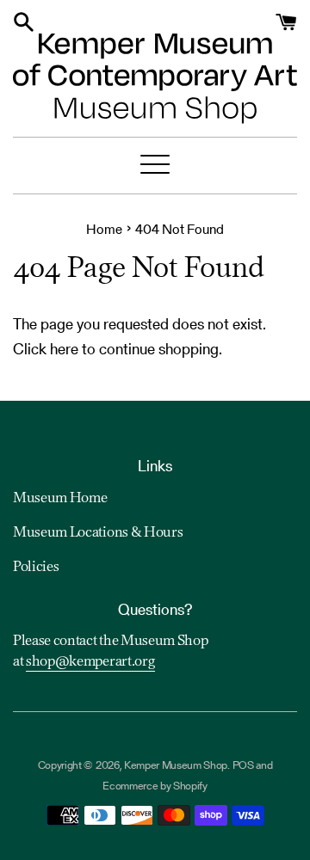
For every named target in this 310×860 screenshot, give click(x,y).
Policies (36, 567)
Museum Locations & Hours (98, 533)
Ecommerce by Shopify (155, 785)
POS (243, 765)
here (64, 348)
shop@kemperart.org (90, 662)
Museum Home (60, 499)
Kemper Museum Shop (175, 765)
